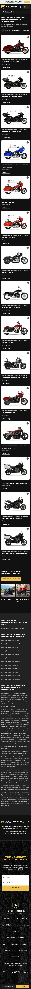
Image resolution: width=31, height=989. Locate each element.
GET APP (27, 2)
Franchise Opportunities (15, 938)
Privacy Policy (23, 950)
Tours (16, 919)
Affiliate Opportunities (10, 944)
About (26, 925)
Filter (23, 986)
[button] (15, 52)
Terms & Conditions (9, 950)
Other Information (15, 957)
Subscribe (15, 888)
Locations (7, 919)
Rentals (24, 919)
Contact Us (15, 931)
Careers (25, 944)
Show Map (8, 986)
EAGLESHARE (7, 925)
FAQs (18, 925)
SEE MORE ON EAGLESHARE (11, 579)
